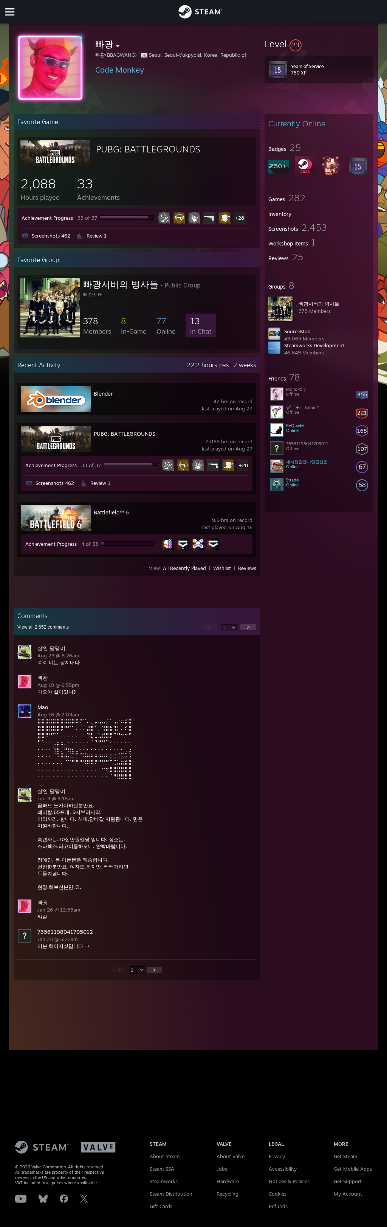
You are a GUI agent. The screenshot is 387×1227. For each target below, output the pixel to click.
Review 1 (97, 236)
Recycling (227, 1194)
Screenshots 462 (51, 236)
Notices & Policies (289, 1181)
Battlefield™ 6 (111, 512)
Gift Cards (161, 1206)
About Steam (165, 1156)
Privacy (277, 1156)
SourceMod (297, 331)
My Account (348, 1194)
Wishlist (222, 568)
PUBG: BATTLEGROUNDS (148, 149)
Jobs (222, 1169)
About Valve (231, 1156)
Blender (103, 393)
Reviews (247, 568)
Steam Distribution (171, 1194)
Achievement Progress (47, 218)
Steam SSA (162, 1169)
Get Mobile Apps (353, 1169)
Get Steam (346, 1156)
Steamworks (164, 1181)
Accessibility (283, 1169)
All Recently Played (184, 568)
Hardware (228, 1181)
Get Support (348, 1181)
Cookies (277, 1194)
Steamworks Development (314, 345)
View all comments (43, 627)
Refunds (278, 1206)
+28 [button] (239, 218)
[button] (319, 43)
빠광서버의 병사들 (319, 304)
